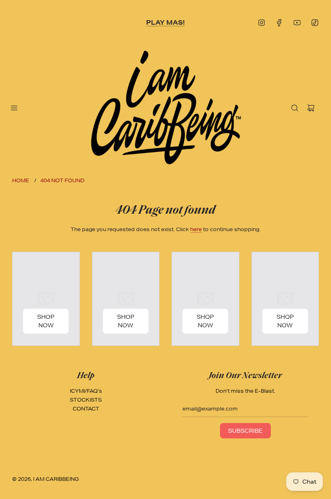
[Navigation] (14, 107)
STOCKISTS (86, 399)
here (196, 229)
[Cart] (311, 107)
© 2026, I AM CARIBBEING (45, 479)
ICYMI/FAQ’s (86, 390)
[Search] (295, 107)
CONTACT (86, 408)
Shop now (45, 321)
